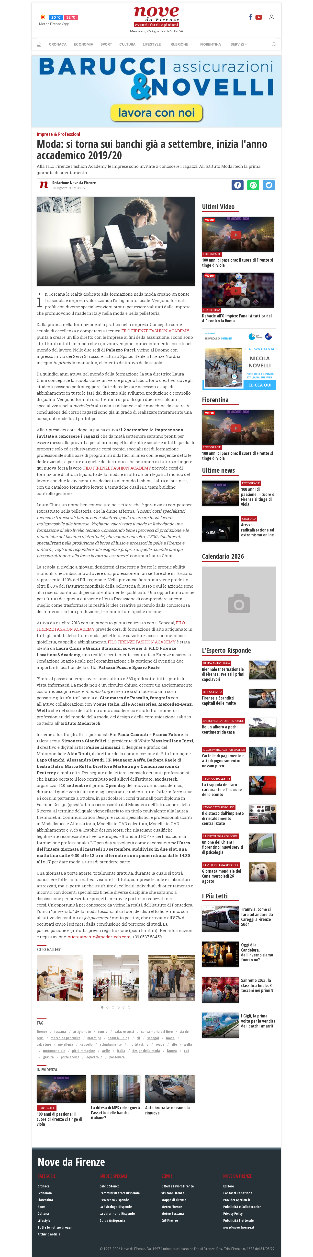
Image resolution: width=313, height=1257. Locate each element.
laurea (172, 1050)
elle (174, 1044)
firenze (42, 1031)
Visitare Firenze (172, 1193)
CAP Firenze (169, 1220)
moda (170, 1038)
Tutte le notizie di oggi (55, 1227)
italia (121, 1050)
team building (118, 1038)
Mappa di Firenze (173, 1199)
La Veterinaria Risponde (117, 1213)
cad (186, 1050)
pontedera (117, 1057)
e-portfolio (94, 1057)
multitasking (138, 1044)
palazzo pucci (124, 1031)
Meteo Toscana (172, 1213)
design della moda (146, 1050)
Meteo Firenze (171, 1206)
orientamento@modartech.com (99, 937)
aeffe (106, 1050)
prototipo (94, 1038)
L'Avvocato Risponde (114, 1199)
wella (188, 1044)
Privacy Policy (233, 1213)
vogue (160, 1044)
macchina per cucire (65, 1038)
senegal (153, 1038)
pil (138, 1038)
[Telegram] (269, 185)
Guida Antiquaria (112, 1220)
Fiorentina (210, 44)
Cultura (127, 44)
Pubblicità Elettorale (238, 1220)
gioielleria (65, 1044)
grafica (48, 1057)
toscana (60, 1031)
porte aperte (70, 1057)
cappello (86, 1044)
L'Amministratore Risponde (120, 1193)
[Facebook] (251, 17)
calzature (44, 1044)
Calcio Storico (109, 1186)
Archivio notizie (49, 1234)
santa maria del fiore (157, 1031)
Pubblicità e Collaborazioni (242, 1206)
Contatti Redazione (237, 1193)
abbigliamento (111, 1044)
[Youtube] (258, 17)
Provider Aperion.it (236, 1199)
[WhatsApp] (253, 185)
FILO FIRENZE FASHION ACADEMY (155, 331)
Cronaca (58, 44)
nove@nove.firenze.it (238, 1227)
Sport (106, 44)
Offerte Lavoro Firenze (177, 1186)
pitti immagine (83, 1050)
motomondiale (54, 1050)
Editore (228, 1186)
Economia (83, 44)
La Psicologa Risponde (116, 1206)
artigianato (82, 1031)
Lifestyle (152, 44)
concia (102, 1031)
